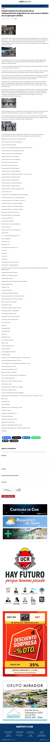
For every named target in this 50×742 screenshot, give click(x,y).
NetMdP (47, 739)
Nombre (3, 469)
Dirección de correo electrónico (10, 475)
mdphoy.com (24, 726)
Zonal (3, 9)
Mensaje (3, 455)
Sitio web (4, 482)
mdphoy (15, 18)
